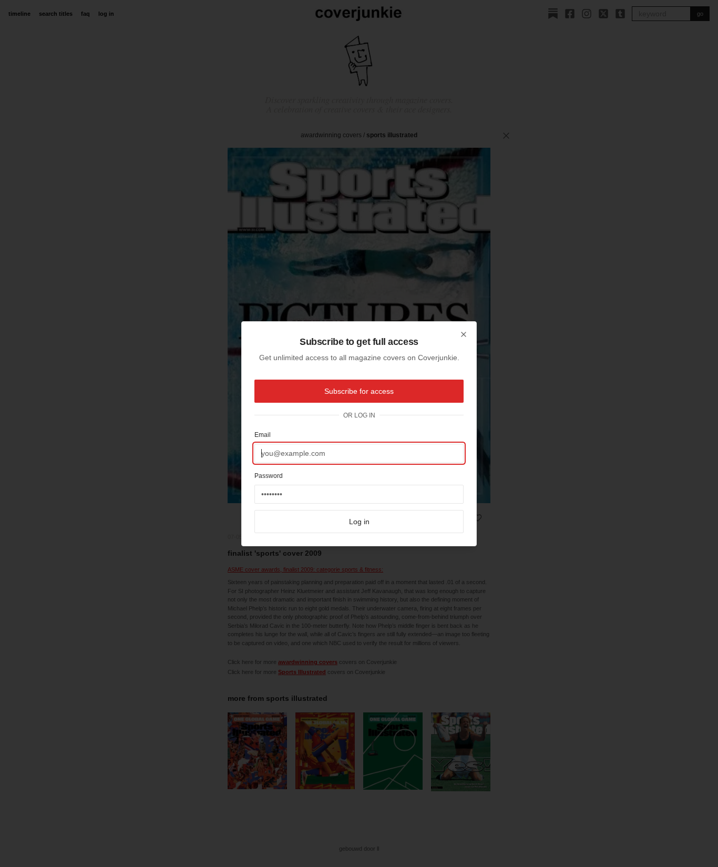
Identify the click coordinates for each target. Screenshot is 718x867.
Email (262, 434)
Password (268, 476)
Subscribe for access (359, 391)
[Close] (463, 334)
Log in (359, 521)
